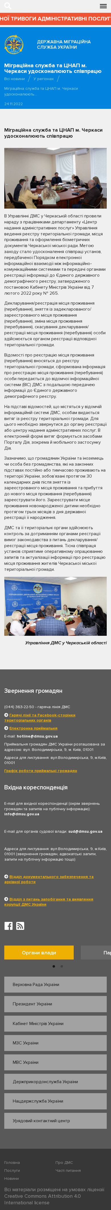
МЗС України (25, 1043)
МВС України (25, 1062)
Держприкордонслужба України (45, 1082)
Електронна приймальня (33, 728)
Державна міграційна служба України (64, 44)
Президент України (32, 1004)
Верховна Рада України (36, 984)
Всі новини (14, 78)
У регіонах (44, 78)
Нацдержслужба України (38, 1101)
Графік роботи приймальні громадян (40, 770)
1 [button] (54, 966)
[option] (42, 954)
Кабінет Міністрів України (38, 1023)
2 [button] (62, 966)
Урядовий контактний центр (41, 1121)
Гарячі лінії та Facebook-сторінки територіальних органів (39, 718)
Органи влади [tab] (39, 953)
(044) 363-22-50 (19, 706)
